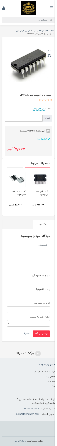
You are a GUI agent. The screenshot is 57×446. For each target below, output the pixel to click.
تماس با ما (50, 376)
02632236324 (31, 408)
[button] (50, 100)
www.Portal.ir (20, 441)
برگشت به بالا (25, 353)
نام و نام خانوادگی (41, 275)
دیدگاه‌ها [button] (43, 225)
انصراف (26, 333)
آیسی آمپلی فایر (39, 108)
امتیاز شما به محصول (39, 317)
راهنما (52, 385)
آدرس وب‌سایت (42, 303)
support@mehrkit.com (27, 414)
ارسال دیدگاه (41, 333)
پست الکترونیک (42, 289)
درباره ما (51, 381)
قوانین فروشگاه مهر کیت (43, 371)
